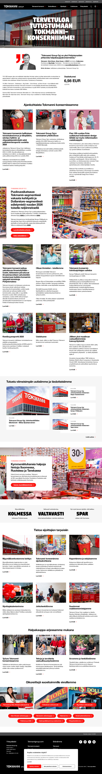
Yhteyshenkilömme (75, 721)
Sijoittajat (63, 6)
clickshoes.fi (74, 1)
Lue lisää (29, 761)
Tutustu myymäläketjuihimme (22, 485)
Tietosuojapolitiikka (91, 766)
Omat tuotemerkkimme (83, 716)
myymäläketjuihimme (71, 65)
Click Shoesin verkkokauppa (19, 716)
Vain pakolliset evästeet (50, 766)
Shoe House (60, 61)
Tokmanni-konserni (38, 6)
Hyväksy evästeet (34, 766)
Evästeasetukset (67, 766)
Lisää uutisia (90, 437)
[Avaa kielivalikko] (95, 6)
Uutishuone (74, 6)
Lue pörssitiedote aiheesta (21, 230)
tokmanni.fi (67, 1)
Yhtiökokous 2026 (25, 721)
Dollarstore (79, 61)
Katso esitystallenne (19, 236)
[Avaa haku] (91, 6)
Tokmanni (44, 61)
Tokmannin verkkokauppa (44, 716)
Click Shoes (51, 61)
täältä (22, 215)
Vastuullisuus (52, 6)
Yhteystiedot (84, 6)
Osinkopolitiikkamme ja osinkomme (50, 721)
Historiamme (64, 716)
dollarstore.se (89, 1)
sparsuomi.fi (81, 1)
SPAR (67, 61)
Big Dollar (52, 63)
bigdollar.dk (95, 1)
